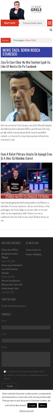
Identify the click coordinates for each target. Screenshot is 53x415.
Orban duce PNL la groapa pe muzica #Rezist (10, 253)
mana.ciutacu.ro (33, 249)
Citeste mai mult (26, 410)
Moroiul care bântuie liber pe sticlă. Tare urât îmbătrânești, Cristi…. (12, 284)
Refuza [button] (42, 405)
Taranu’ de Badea (34, 254)
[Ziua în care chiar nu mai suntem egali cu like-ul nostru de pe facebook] (26, 96)
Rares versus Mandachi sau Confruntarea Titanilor (12, 269)
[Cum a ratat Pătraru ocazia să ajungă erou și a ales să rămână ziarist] (26, 181)
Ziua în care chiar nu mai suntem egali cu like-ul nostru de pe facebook (25, 64)
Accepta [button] (32, 405)
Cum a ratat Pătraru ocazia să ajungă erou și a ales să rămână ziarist (26, 156)
